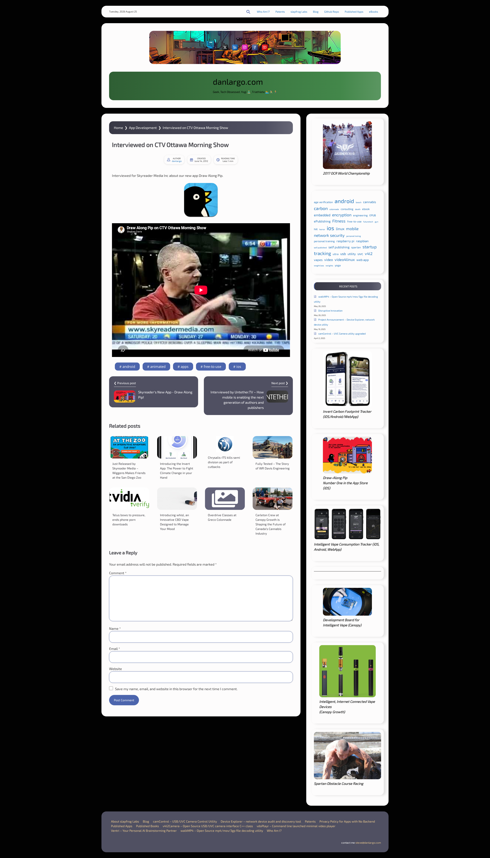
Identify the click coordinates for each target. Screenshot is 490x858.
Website (115, 669)
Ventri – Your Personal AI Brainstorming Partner (144, 830)
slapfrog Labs (299, 11)
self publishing (339, 247)
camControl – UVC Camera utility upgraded (342, 333)
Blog (315, 11)
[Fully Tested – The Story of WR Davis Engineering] (272, 447)
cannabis (369, 202)
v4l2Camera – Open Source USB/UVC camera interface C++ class (208, 826)
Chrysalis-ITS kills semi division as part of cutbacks (224, 462)
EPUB (372, 215)
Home (118, 128)
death (357, 209)
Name (115, 628)
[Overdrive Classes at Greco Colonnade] (225, 498)
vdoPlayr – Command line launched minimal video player (296, 826)
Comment (118, 573)
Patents (280, 11)
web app (362, 260)
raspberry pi (345, 241)
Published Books (147, 826)
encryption (341, 214)
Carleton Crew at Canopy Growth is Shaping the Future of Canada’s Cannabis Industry (271, 524)
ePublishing (322, 221)
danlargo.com (238, 81)
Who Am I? (263, 11)
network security (329, 235)
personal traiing (353, 236)
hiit (316, 229)
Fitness (338, 220)
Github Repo (331, 11)
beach (358, 202)
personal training (324, 241)
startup (370, 246)
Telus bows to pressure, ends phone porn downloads (128, 519)
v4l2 (368, 253)
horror (322, 229)
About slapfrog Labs (125, 821)
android (128, 366)
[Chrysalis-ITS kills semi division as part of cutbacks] (225, 444)
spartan (356, 247)
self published (320, 247)
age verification (323, 202)
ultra (336, 254)
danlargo (177, 161)
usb (343, 254)
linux (340, 228)
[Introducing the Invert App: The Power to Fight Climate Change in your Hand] (177, 447)
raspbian (362, 241)
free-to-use (212, 366)
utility (352, 254)
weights (329, 265)
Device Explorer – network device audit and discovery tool (261, 821)
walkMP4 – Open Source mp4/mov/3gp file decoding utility (221, 830)
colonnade (334, 209)
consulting (347, 209)
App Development (143, 128)
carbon (321, 208)
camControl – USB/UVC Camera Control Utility (185, 821)
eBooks (373, 11)
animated (158, 366)
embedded (322, 215)
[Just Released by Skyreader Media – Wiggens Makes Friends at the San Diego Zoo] (129, 447)
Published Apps (354, 11)
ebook (366, 209)
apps (185, 366)
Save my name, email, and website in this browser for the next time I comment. (176, 689)
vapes (318, 260)
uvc (360, 254)
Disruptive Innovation (330, 310)
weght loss (319, 265)
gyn (376, 221)
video (328, 260)
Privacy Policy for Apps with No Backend (347, 821)
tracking (322, 253)
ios (238, 366)
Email (114, 648)
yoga (338, 265)
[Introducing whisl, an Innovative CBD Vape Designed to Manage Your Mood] (177, 498)
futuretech (368, 221)
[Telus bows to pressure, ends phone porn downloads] (129, 498)
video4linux (345, 259)
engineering (360, 215)
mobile (352, 228)
